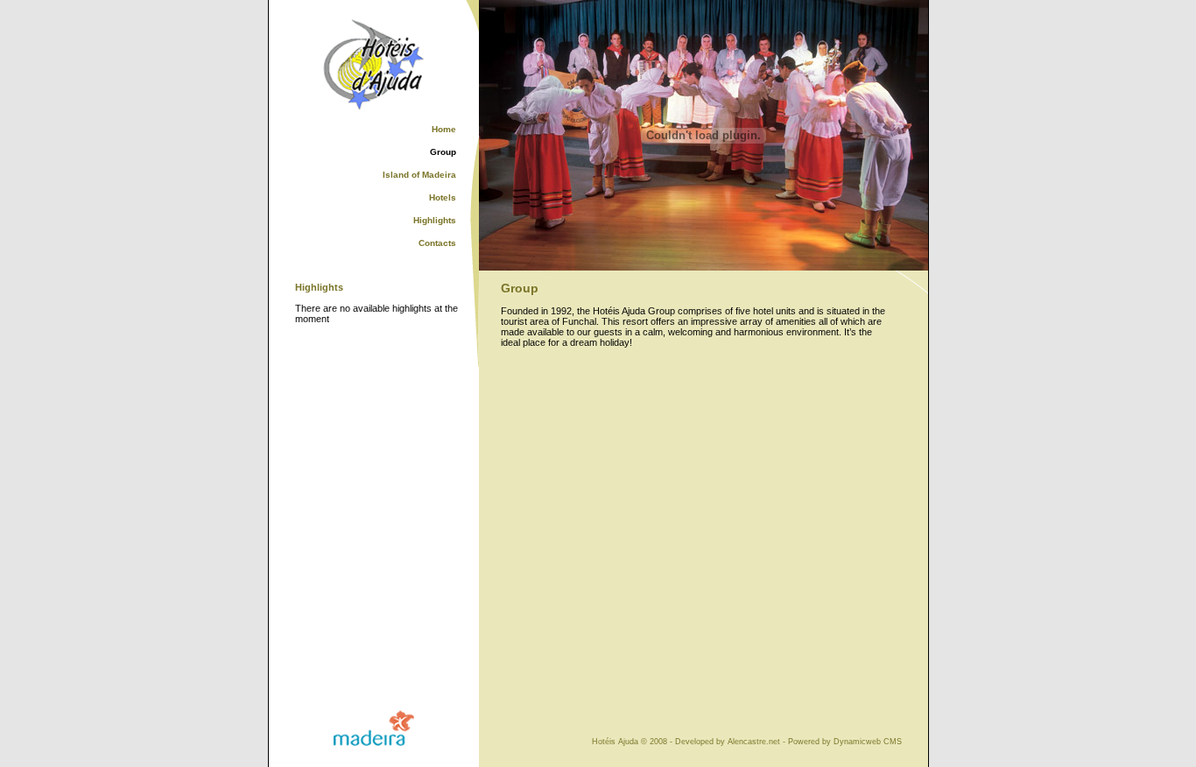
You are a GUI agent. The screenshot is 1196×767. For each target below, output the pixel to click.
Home (444, 129)
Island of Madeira (419, 174)
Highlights (434, 220)
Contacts (437, 243)
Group (443, 152)
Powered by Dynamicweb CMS (845, 741)
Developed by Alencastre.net (727, 741)
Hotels (442, 197)
